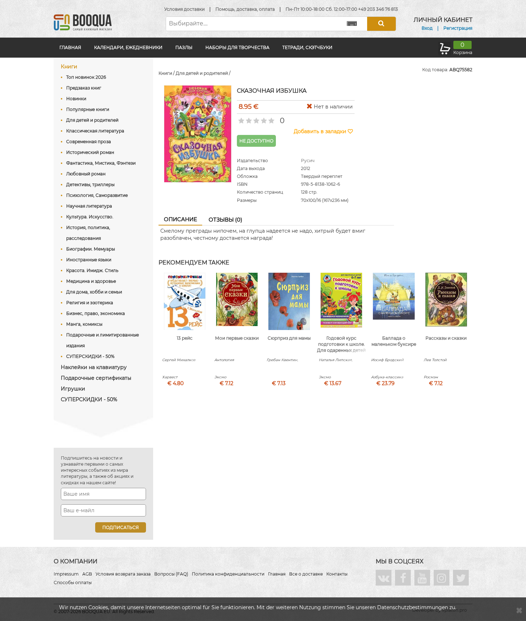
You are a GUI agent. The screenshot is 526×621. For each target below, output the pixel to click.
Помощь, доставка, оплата (245, 9)
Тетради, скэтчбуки (307, 47)
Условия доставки (184, 9)
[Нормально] (255, 118)
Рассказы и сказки (446, 338)
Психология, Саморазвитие (97, 195)
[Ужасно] (240, 118)
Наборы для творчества (237, 47)
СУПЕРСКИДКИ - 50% (90, 356)
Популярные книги (87, 109)
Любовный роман (86, 173)
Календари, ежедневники (128, 47)
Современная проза (88, 141)
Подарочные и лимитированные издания (102, 340)
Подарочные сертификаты (96, 378)
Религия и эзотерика (89, 302)
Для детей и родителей (92, 120)
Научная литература (89, 206)
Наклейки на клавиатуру (94, 367)
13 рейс (185, 338)
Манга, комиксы (84, 324)
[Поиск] (381, 24)
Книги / (167, 73)
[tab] (180, 219)
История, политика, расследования (88, 233)
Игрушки (73, 388)
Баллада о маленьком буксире (393, 341)
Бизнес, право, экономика (95, 313)
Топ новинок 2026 (86, 77)
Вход (427, 28)
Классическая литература (95, 131)
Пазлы (184, 47)
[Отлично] (270, 118)
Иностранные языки (88, 259)
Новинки (76, 98)
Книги (69, 66)
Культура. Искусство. (89, 216)
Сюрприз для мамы (289, 338)
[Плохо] (248, 118)
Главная (70, 47)
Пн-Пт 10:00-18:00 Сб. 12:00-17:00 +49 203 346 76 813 (342, 9)
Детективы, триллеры (90, 184)
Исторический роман (90, 152)
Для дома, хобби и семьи (94, 292)
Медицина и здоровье (91, 281)
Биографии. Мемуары (90, 249)
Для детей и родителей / (203, 73)
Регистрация (457, 28)
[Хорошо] (263, 118)
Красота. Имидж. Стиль (92, 270)
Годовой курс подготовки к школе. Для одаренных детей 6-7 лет (341, 347)
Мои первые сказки (237, 338)
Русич (308, 160)
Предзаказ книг (83, 88)
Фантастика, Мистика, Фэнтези (101, 163)
